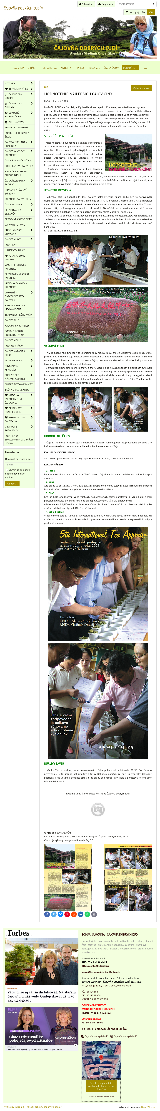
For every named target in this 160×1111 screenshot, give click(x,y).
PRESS (81, 67)
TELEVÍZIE (94, 67)
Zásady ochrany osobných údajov (44, 1106)
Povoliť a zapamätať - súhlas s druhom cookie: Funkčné (101, 1086)
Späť (46, 87)
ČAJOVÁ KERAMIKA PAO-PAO (15, 182)
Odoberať (12, 483)
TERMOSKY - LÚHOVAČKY (18, 314)
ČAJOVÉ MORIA (13, 340)
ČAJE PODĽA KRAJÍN (13, 96)
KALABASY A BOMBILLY (17, 325)
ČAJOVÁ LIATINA (13, 204)
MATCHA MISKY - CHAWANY (14, 232)
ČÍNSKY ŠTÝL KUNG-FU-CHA (14, 410)
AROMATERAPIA (13, 360)
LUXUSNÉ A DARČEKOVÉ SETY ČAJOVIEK (14, 296)
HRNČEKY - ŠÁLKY (15, 250)
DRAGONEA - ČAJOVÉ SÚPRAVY (16, 191)
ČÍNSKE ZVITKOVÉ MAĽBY (19, 384)
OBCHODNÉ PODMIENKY (11, 428)
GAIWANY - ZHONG (15, 224)
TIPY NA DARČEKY (18, 88)
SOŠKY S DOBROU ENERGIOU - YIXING (15, 332)
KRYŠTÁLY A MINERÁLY (11, 367)
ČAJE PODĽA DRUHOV (13, 105)
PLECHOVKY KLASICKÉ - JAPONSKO (18, 276)
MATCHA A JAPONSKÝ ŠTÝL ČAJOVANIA (13, 399)
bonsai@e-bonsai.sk (93, 971)
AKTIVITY (66, 67)
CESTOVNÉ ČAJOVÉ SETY (18, 219)
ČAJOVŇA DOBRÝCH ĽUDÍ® (23, 8)
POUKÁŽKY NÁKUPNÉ (16, 127)
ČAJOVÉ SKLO (12, 320)
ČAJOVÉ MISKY (13, 239)
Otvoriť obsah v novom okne (102, 1096)
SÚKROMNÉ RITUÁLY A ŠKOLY (17, 134)
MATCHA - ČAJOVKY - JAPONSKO (16, 285)
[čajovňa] (98, 820)
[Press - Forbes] (41, 1002)
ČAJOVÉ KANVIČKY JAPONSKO (15, 153)
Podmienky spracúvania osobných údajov (19, 439)
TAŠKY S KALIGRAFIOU (17, 389)
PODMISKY (11, 244)
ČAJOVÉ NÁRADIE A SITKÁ (15, 353)
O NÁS (31, 67)
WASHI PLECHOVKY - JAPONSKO (16, 266)
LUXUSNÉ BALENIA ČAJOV (13, 114)
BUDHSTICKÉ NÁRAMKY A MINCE (15, 377)
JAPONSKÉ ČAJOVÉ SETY (18, 199)
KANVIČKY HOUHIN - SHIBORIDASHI (16, 173)
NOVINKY (10, 83)
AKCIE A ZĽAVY (16, 121)
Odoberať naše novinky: (17, 458)
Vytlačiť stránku (141, 88)
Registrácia (107, 4)
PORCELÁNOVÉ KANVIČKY (19, 165)
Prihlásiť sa (87, 4)
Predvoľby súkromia (13, 1106)
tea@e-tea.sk (112, 971)
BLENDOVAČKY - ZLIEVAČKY (13, 211)
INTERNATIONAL (48, 67)
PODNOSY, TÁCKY (14, 345)
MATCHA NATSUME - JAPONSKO (16, 257)
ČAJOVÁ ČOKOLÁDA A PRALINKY (16, 143)
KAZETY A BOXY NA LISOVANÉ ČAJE (15, 307)
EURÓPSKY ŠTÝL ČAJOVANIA (16, 419)
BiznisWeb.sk (148, 1107)
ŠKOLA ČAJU (110, 67)
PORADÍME (129, 67)
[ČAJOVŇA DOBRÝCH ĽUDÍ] (80, 57)
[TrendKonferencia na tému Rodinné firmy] (41, 1050)
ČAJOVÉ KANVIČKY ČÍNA (18, 160)
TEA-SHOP (18, 67)
